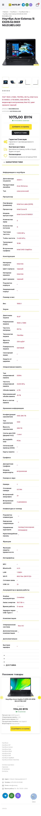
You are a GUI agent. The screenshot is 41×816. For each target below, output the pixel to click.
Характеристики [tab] (14, 162)
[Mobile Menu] (3, 5)
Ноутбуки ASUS (7, 751)
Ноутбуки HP (6, 745)
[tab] (20, 654)
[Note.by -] (14, 4)
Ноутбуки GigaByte (8, 757)
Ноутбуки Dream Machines (10, 760)
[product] (20, 687)
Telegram (5, 795)
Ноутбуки (13, 12)
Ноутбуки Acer (23, 12)
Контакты (5, 771)
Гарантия (5, 767)
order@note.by (13, 785)
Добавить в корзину (20, 127)
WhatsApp (27, 4)
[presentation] (4, 52)
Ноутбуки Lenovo (7, 747)
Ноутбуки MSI (6, 755)
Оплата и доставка (8, 765)
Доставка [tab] (11, 665)
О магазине (6, 769)
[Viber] (30, 4)
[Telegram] (23, 4)
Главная (5, 12)
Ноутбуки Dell (6, 753)
